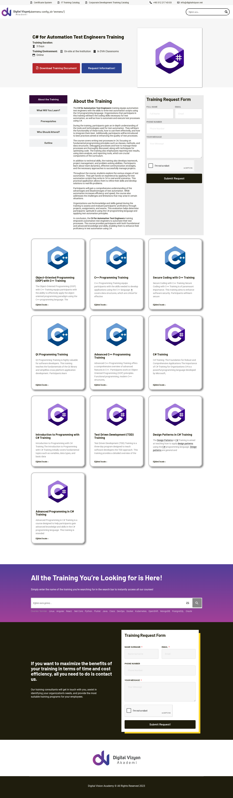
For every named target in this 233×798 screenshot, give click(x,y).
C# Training (160, 354)
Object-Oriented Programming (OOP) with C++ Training (55, 279)
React (69, 611)
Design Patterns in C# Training (172, 434)
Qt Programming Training (52, 354)
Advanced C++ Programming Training (112, 356)
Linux (51, 611)
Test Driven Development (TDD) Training (113, 436)
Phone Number (154, 122)
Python (88, 611)
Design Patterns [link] (165, 440)
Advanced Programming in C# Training (55, 513)
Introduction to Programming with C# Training (57, 436)
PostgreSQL (178, 611)
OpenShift (153, 611)
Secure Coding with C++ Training (173, 277)
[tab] (48, 99)
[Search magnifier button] (226, 12)
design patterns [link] (185, 443)
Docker (129, 611)
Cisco (112, 611)
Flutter (97, 611)
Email (178, 107)
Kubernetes (140, 611)
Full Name (151, 107)
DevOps (120, 611)
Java (105, 611)
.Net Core (78, 611)
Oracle (189, 611)
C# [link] (176, 440)
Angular (60, 611)
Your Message (154, 137)
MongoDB (165, 611)
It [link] (132, 290)
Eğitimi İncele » (42, 305)
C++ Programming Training (111, 277)
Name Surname (133, 647)
